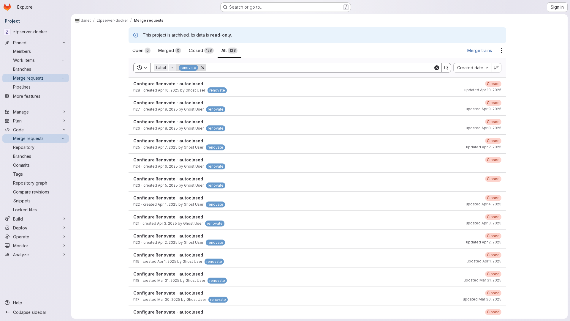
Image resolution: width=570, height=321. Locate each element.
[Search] (446, 68)
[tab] (141, 50)
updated (482, 90)
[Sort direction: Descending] (496, 68)
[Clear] (436, 67)
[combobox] (472, 68)
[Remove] (202, 67)
